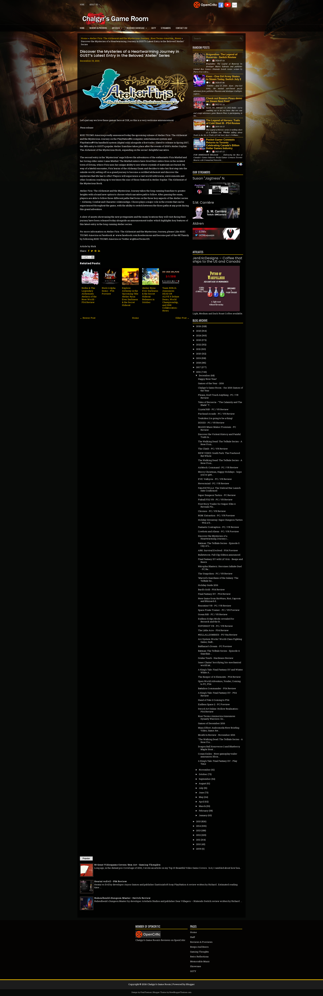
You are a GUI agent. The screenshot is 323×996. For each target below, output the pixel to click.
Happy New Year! (207, 378)
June (201, 792)
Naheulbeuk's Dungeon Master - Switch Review (122, 897)
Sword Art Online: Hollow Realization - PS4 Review (218, 710)
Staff (192, 937)
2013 (198, 830)
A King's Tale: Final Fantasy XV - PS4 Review (217, 694)
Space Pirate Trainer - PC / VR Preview (219, 610)
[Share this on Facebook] (88, 250)
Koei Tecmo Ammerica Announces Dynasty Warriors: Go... (216, 717)
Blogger (190, 984)
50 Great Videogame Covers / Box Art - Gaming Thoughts (127, 864)
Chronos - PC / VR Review (212, 511)
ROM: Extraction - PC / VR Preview (216, 515)
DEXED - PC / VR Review (211, 422)
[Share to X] (89, 257)
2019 (198, 358)
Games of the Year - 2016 (211, 383)
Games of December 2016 (211, 723)
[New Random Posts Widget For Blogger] (239, 164)
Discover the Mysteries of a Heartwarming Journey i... (213, 537)
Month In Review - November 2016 (216, 734)
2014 (198, 825)
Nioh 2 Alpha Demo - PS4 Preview (108, 290)
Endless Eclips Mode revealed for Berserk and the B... (216, 620)
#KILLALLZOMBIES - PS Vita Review (217, 634)
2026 (198, 326)
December (204, 375)
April (201, 801)
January (203, 815)
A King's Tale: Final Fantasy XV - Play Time (217, 762)
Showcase (195, 966)
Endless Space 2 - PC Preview (214, 704)
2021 (198, 349)
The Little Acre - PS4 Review (213, 630)
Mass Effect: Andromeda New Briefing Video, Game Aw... (218, 729)
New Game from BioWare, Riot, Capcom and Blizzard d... (219, 600)
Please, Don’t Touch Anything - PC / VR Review (218, 396)
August (202, 783)
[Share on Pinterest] (95, 250)
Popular (86, 858)
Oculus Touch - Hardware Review (215, 658)
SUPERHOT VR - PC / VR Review (215, 625)
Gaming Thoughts (199, 951)
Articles (117, 27)
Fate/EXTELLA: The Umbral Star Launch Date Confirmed (219, 489)
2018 (198, 362)
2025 (198, 330)
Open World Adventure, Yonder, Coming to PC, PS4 (219, 683)
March (202, 806)
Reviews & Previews (98, 28)
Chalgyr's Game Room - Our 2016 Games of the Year (220, 389)
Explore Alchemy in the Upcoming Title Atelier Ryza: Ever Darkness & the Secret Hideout (130, 296)
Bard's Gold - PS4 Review (211, 589)
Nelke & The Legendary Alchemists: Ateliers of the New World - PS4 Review (89, 295)
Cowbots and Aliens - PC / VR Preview (218, 531)
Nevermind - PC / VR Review (213, 483)
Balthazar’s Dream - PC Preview (215, 646)
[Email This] (83, 257)
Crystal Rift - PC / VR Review (213, 409)
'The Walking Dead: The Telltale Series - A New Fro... (220, 741)
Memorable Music (200, 961)
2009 (198, 848)
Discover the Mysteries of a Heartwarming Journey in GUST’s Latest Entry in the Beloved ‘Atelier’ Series (129, 54)
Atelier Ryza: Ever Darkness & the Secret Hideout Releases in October (150, 295)
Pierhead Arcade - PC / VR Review (216, 413)
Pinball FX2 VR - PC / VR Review (215, 499)
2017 (198, 367)
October (203, 774)
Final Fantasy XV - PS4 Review (214, 593)
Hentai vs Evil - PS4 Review (110, 881)
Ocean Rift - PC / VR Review (212, 614)
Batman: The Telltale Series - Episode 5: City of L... (219, 545)
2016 (198, 371)
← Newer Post (87, 317)
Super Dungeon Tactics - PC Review (217, 495)
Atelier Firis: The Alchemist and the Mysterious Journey (119, 38)
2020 (198, 353)
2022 (198, 344)
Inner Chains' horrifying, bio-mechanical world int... (219, 664)
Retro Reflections (199, 956)
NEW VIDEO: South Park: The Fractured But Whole (219, 454)
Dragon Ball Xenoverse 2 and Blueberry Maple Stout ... (219, 748)
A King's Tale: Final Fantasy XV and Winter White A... (220, 671)
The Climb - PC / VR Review (213, 448)
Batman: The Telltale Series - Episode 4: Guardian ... (219, 652)
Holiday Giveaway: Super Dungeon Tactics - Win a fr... (220, 521)
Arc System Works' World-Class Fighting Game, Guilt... (220, 640)
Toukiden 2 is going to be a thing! (215, 418)
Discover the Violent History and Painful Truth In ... (219, 436)
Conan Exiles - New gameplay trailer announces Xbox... (217, 755)
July (201, 787)
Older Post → (182, 317)
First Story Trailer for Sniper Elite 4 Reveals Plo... (217, 505)
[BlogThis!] (86, 257)
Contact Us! (181, 28)
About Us (94, 4)
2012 (198, 834)
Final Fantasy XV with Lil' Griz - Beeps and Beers (220, 560)
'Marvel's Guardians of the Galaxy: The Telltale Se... (218, 579)
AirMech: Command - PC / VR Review (218, 467)
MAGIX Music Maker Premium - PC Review (217, 428)
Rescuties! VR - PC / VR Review (214, 605)
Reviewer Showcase (137, 27)
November (205, 769)
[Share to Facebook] (92, 257)
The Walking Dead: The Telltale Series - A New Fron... (220, 443)
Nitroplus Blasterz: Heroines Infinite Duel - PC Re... (220, 568)
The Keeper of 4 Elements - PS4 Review (219, 676)
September (205, 778)
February (203, 810)
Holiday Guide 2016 (208, 585)
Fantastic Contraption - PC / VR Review (218, 527)
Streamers (166, 28)
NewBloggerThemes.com (180, 992)
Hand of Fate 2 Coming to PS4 (213, 699)
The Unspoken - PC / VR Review (215, 573)
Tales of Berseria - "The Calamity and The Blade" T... (220, 403)
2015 (198, 821)
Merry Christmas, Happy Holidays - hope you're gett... (220, 473)
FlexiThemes (146, 992)
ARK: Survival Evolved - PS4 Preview (218, 550)
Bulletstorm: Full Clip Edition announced (219, 554)
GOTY (153, 28)
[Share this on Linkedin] (99, 250)
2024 (198, 335)
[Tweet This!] (92, 250)
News (178, 38)
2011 (198, 839)
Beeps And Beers (199, 946)
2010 (198, 844)
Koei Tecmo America (162, 38)
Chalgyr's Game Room (159, 984)
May (201, 797)
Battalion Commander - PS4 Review (217, 688)
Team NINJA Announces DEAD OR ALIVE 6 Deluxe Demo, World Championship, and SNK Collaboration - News (170, 299)
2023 (198, 340)
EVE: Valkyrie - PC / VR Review (215, 479)
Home (82, 4)
